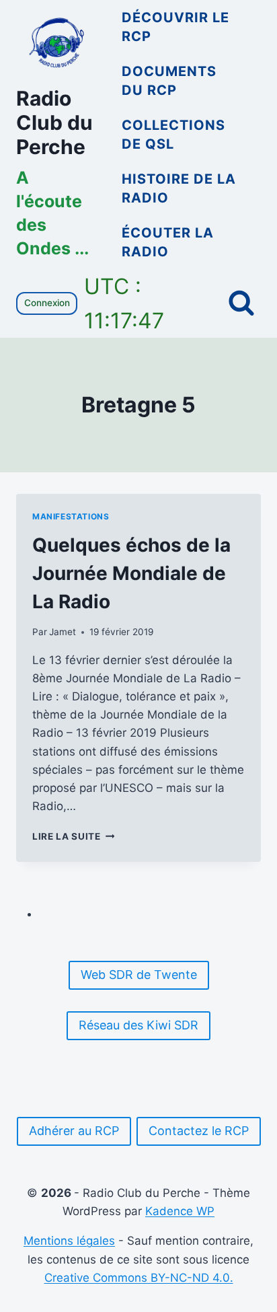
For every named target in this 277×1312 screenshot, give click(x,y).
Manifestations (70, 516)
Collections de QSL (173, 134)
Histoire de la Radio (179, 188)
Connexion (47, 302)
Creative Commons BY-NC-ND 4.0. (138, 1277)
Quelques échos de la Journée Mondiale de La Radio (131, 573)
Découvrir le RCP (175, 26)
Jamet (62, 631)
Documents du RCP (169, 80)
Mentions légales (69, 1240)
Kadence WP (179, 1211)
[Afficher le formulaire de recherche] (241, 303)
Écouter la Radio (168, 242)
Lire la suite (73, 836)
